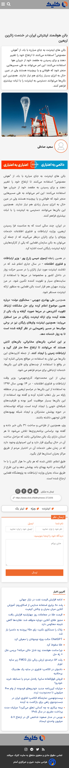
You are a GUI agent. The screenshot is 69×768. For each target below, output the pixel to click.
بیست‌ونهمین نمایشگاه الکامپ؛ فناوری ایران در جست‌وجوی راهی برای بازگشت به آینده (37, 700)
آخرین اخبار (59, 592)
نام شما (59, 523)
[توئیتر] (30, 491)
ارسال (34, 572)
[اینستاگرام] (25, 750)
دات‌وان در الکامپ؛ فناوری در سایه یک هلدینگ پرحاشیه (37, 671)
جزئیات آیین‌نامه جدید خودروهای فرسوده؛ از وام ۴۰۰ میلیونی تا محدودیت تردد (34, 691)
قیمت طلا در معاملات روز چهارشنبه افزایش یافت (35, 615)
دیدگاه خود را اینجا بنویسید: (48, 536)
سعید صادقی (45, 147)
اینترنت (46, 509)
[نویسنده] (61, 147)
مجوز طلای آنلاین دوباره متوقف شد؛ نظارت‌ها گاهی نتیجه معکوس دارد (34, 622)
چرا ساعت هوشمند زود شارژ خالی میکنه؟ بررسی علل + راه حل (34, 652)
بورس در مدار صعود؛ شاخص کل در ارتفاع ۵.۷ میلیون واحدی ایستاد (37, 719)
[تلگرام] (36, 491)
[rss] (43, 750)
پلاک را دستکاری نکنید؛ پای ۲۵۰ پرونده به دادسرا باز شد (34, 632)
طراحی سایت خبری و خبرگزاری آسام (30, 762)
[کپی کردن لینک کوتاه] (34, 497)
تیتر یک (20, 509)
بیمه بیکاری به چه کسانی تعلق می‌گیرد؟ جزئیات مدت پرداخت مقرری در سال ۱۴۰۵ (33, 710)
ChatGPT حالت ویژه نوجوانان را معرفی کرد (38, 639)
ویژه (33, 509)
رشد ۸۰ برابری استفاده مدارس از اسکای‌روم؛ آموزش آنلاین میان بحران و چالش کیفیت (35, 607)
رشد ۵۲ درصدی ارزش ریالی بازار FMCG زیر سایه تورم (35, 662)
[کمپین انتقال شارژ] (34, 165)
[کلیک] (57, 4)
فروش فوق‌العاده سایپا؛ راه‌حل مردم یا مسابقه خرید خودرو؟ (34, 681)
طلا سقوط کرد (54, 645)
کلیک (16, 755)
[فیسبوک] (24, 491)
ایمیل (30, 523)
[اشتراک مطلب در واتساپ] (18, 491)
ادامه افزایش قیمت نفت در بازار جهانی (40, 600)
